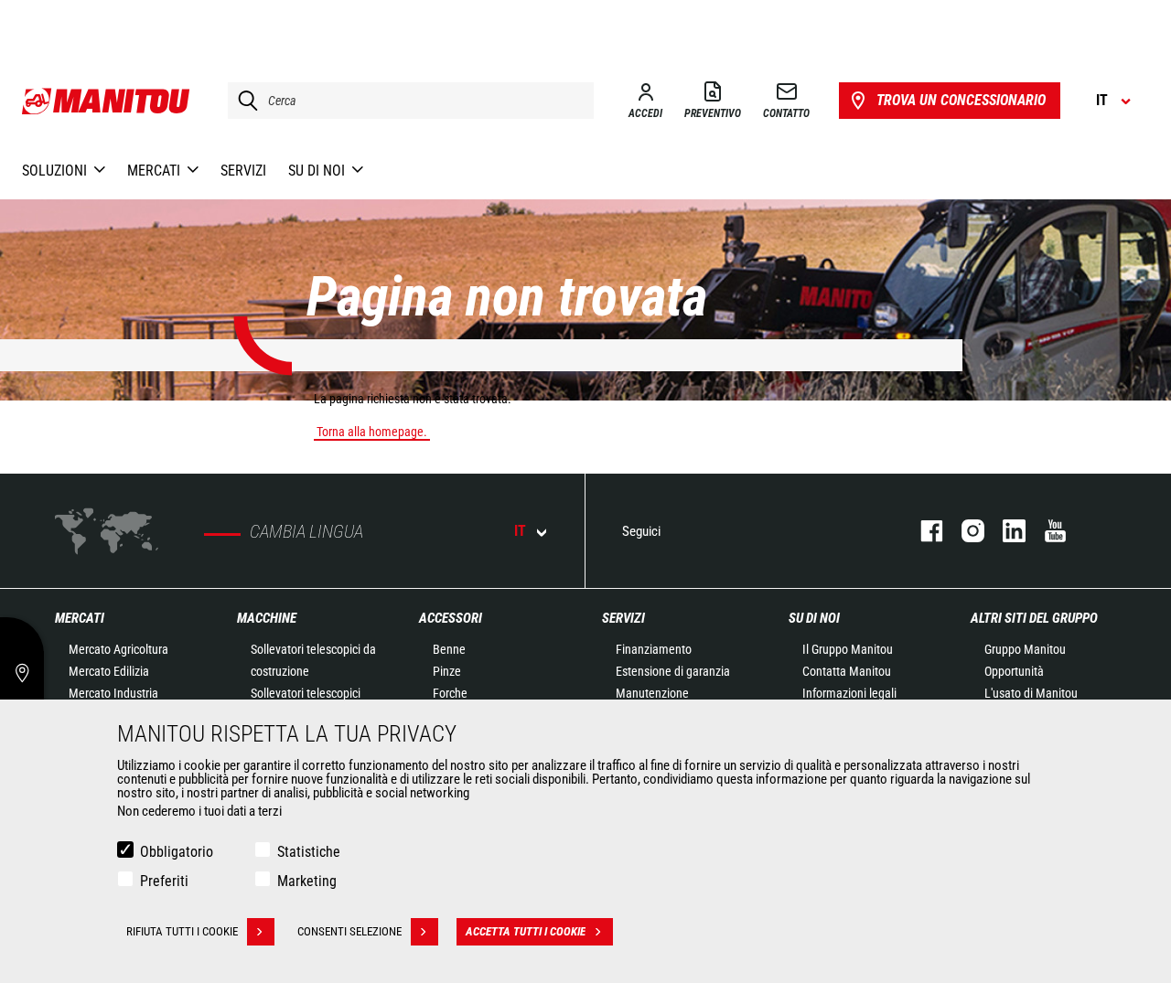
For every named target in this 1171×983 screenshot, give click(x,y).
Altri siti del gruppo (1034, 618)
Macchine (266, 618)
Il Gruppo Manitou (847, 649)
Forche (450, 693)
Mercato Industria (113, 693)
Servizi (623, 618)
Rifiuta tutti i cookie (182, 931)
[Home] (106, 100)
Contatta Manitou (846, 671)
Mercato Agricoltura (118, 649)
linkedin (1005, 530)
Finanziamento (654, 649)
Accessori (450, 618)
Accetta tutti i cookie (526, 931)
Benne (449, 649)
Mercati (79, 618)
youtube (1046, 530)
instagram (963, 530)
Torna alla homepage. (372, 431)
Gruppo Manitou (1025, 649)
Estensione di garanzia (673, 671)
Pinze (447, 671)
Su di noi (814, 618)
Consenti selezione (349, 931)
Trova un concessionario (961, 100)
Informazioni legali (849, 693)
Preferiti (164, 881)
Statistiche (308, 851)
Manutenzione (652, 693)
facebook (922, 530)
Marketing (307, 881)
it (520, 531)
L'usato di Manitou (1031, 693)
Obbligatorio (176, 851)
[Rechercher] (243, 100)
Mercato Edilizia (109, 671)
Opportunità (1014, 671)
